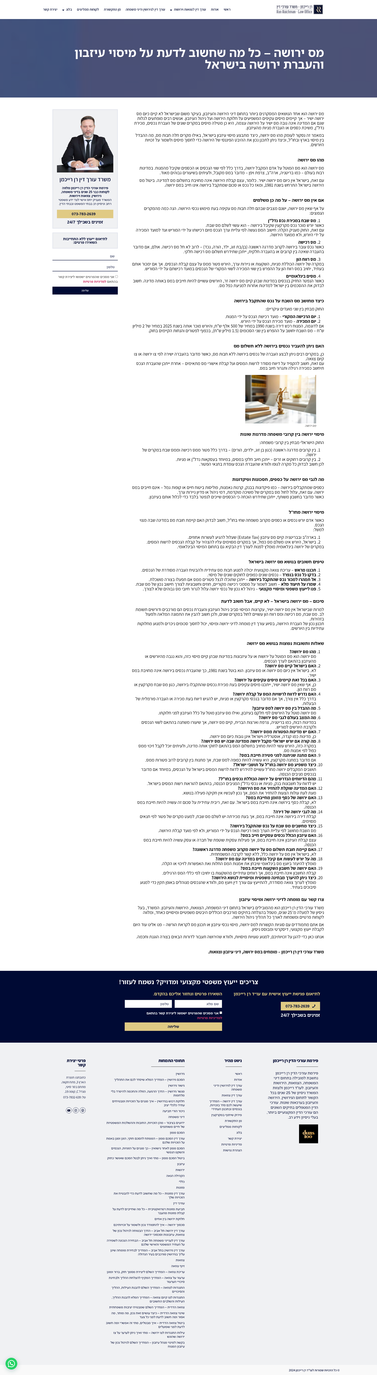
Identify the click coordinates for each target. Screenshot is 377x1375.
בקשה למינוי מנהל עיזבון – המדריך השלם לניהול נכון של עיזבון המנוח (148, 1344)
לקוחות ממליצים (88, 9)
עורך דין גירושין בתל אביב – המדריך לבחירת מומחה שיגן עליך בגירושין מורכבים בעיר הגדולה (147, 1252)
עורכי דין (179, 1203)
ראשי (227, 9)
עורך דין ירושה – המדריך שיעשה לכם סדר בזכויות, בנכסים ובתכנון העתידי (225, 1105)
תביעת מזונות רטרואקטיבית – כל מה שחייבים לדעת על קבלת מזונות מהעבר (149, 1211)
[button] (11, 1364)
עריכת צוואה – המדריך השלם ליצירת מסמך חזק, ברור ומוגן (146, 1272)
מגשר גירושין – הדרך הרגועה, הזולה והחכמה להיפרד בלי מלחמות (148, 1093)
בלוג (69, 9)
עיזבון (181, 1164)
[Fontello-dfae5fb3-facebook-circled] (83, 1110)
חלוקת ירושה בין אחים (170, 1219)
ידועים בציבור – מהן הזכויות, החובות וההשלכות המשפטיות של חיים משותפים (145, 1125)
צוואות (180, 1260)
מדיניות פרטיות (231, 1144)
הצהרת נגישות (232, 1150)
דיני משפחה (176, 1117)
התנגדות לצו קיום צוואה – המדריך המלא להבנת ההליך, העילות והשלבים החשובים (148, 1299)
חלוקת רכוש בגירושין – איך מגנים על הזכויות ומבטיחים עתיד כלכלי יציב (148, 1103)
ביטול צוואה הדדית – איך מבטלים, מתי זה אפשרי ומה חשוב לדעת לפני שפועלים (145, 1325)
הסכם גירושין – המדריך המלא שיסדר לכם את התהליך (149, 1079)
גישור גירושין (176, 1085)
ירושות (180, 1170)
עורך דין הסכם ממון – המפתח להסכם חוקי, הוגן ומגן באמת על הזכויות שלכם (145, 1140)
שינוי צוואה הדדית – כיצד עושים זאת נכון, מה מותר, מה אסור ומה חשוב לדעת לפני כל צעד (148, 1315)
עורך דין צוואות (232, 1095)
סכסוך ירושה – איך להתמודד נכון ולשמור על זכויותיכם (149, 1225)
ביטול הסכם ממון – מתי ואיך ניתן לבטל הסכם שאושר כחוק (146, 1158)
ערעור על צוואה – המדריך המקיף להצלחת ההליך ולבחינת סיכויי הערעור (147, 1280)
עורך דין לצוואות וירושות (190, 9)
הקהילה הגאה (175, 1175)
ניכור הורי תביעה (174, 1111)
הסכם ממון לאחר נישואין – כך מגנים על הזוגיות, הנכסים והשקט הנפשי (148, 1150)
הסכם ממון (177, 1132)
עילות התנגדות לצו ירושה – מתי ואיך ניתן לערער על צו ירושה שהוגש (149, 1334)
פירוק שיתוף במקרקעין (226, 1115)
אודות (215, 9)
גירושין (180, 1073)
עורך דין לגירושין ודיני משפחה (145, 9)
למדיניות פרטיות (94, 281)
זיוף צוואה (178, 1266)
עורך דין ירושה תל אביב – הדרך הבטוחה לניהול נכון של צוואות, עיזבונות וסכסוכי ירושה (149, 1232)
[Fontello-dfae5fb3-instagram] (76, 1110)
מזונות (180, 1187)
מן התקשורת (112, 9)
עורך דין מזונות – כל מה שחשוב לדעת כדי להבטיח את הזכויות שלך (149, 1195)
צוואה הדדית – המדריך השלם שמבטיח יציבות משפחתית (147, 1307)
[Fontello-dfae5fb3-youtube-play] (69, 1110)
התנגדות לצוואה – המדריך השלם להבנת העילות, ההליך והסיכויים (148, 1289)
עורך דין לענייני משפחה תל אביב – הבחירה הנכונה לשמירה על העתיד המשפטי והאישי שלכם (146, 1242)
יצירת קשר (50, 9)
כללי (182, 1181)
